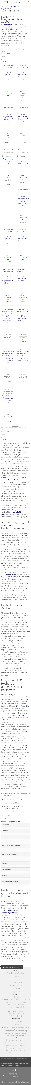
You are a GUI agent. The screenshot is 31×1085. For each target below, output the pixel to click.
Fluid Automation (16, 6)
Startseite (4, 6)
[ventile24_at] (13, 1070)
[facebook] (10, 1074)
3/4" (23, 715)
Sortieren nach (6, 49)
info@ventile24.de (16, 1016)
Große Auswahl (16, 1021)
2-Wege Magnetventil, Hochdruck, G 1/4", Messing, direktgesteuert (23, 110)
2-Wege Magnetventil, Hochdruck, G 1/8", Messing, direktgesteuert (8, 152)
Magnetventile (6, 8)
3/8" (27, 706)
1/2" (15, 715)
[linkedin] (16, 1074)
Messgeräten (13, 910)
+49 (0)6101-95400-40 (16, 1013)
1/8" (16, 706)
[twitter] (13, 1074)
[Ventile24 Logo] (7, 2)
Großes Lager (16, 1024)
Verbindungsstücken (9, 912)
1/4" (20, 706)
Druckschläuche (11, 574)
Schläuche (12, 480)
